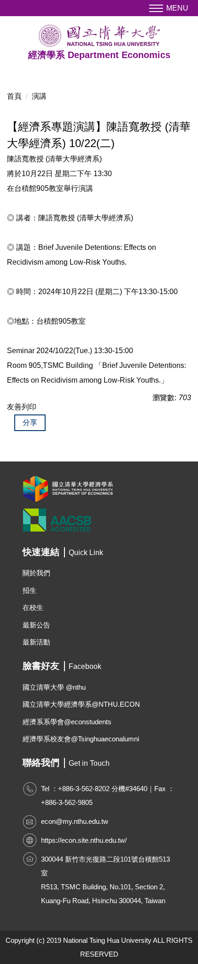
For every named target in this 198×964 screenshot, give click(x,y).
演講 (39, 96)
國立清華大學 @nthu (54, 687)
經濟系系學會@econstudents (67, 722)
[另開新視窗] (99, 488)
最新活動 (36, 642)
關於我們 (36, 573)
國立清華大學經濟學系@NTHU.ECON (81, 704)
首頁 (14, 96)
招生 (29, 590)
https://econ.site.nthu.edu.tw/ (84, 840)
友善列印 (21, 407)
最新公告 (36, 625)
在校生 (33, 607)
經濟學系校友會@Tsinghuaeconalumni (81, 739)
